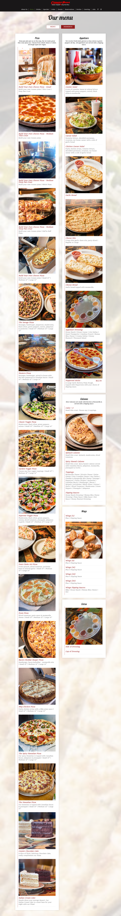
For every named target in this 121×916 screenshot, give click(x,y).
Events (60, 9)
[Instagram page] (101, 9)
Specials (46, 9)
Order (53, 9)
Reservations (69, 9)
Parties (78, 9)
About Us (24, 9)
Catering (87, 9)
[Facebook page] (98, 9)
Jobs (93, 9)
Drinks (38, 9)
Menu (32, 9)
